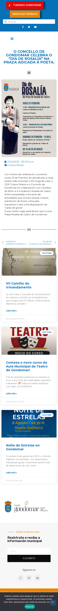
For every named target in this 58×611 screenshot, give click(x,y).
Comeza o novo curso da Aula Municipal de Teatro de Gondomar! (27, 366)
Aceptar (30, 606)
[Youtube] (35, 27)
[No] (53, 602)
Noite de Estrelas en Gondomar (23, 447)
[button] (12, 38)
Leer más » (11, 311)
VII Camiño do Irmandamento (18, 285)
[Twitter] (29, 27)
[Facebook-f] (23, 27)
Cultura (11, 165)
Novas (20, 165)
